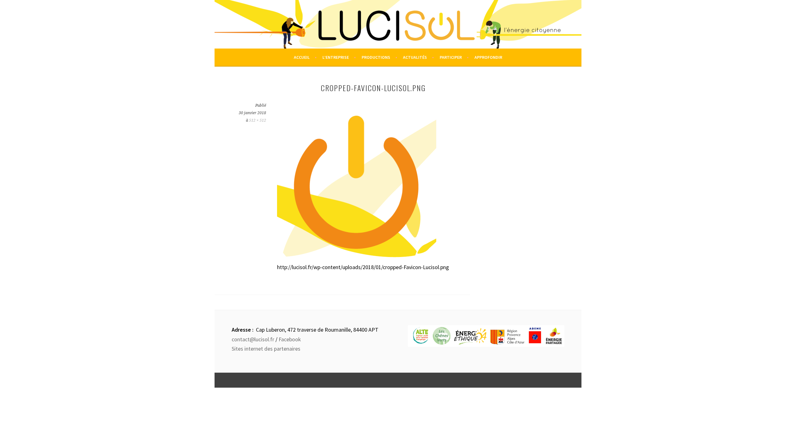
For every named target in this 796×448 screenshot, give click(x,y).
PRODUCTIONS (376, 57)
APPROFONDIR (488, 57)
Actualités (415, 57)
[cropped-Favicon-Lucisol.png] (356, 259)
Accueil (302, 57)
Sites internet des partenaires (266, 348)
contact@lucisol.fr (253, 339)
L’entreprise (335, 57)
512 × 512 (257, 120)
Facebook (290, 339)
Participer (451, 57)
